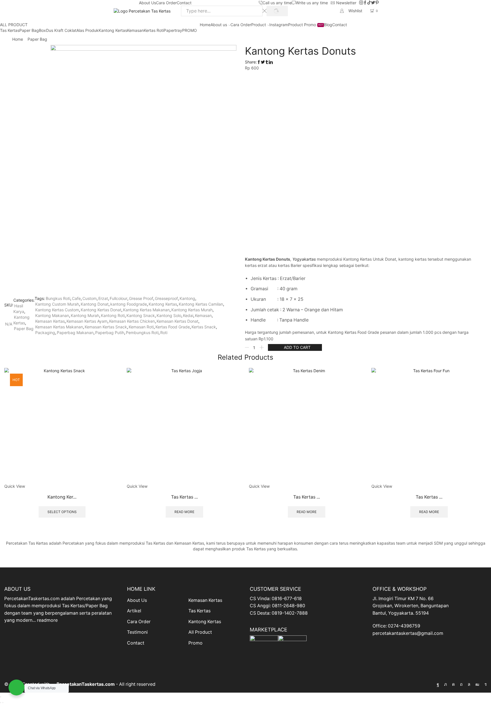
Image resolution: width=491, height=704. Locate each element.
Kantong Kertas (113, 30)
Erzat (103, 298)
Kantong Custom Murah (57, 304)
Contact (184, 2)
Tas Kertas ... (184, 497)
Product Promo (305, 24)
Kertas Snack (204, 326)
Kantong (187, 298)
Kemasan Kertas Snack (106, 326)
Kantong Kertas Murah (192, 309)
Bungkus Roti (58, 298)
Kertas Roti (154, 30)
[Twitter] (373, 3)
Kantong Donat (95, 304)
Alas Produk (87, 30)
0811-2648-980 (288, 605)
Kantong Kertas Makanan (146, 309)
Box (42, 30)
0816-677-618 (287, 598)
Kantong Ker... (61, 497)
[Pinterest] (377, 3)
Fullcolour (118, 298)
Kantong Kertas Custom (57, 309)
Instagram (278, 24)
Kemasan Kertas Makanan (59, 326)
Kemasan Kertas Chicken (132, 321)
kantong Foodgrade (128, 304)
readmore (47, 620)
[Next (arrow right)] (2, 702)
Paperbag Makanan (75, 332)
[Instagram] (361, 3)
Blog (328, 24)
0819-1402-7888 (290, 613)
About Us (147, 2)
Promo (195, 643)
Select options (62, 512)
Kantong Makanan (52, 315)
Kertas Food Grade (172, 326)
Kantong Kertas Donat (101, 309)
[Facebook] (365, 3)
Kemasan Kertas (50, 321)
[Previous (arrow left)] (0, 702)
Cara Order (166, 2)
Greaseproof (166, 298)
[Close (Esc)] (0, 696)
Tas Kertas (9, 30)
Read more (184, 512)
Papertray (173, 30)
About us (219, 24)
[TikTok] (369, 3)
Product (258, 24)
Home (205, 24)
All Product (200, 632)
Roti (163, 332)
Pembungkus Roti (142, 332)
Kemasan (135, 30)
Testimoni (137, 632)
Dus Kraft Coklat (61, 30)
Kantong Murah (85, 315)
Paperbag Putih (109, 332)
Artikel (134, 611)
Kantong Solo (169, 315)
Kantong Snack (140, 315)
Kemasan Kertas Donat (177, 321)
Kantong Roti (113, 315)
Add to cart (297, 347)
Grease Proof (141, 298)
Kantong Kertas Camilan (201, 304)
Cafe (76, 298)
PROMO (189, 30)
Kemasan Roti (141, 326)
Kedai (188, 315)
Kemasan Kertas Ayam (86, 321)
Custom (89, 298)
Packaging (45, 332)
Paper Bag (29, 30)
